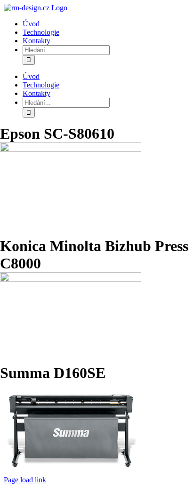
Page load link (25, 480)
